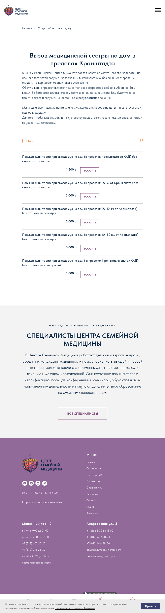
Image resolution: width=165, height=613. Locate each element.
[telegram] (44, 483)
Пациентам (93, 481)
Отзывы (91, 500)
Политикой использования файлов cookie (75, 608)
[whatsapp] (31, 483)
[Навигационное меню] (158, 10)
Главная (27, 28)
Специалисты (94, 487)
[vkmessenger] (37, 483)
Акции (90, 506)
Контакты (92, 513)
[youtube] (24, 483)
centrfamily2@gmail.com (36, 556)
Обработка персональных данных (43, 502)
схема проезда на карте (36, 562)
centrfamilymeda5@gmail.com (104, 549)
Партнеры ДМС (96, 474)
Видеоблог (93, 494)
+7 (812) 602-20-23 (33, 543)
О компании (94, 468)
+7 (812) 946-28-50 (33, 549)
